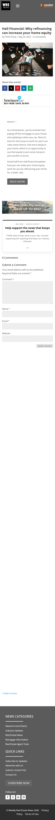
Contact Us (11, 774)
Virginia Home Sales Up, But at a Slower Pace (24, 619)
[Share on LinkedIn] (24, 88)
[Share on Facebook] (4, 88)
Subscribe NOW (18, 783)
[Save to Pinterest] (17, 88)
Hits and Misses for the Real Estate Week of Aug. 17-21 (26, 453)
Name (6, 308)
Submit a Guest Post (15, 770)
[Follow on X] (13, 797)
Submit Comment (45, 346)
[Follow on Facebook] (7, 797)
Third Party (10, 36)
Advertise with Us (14, 765)
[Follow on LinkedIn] (18, 797)
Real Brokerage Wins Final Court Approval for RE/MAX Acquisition (24, 564)
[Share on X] (11, 88)
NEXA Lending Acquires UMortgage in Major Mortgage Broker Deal (27, 397)
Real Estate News (14, 735)
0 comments (39, 36)
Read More (17, 181)
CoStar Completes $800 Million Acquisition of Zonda (23, 508)
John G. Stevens (15, 405)
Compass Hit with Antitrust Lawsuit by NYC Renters (26, 675)
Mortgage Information (16, 739)
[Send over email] (30, 88)
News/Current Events (16, 726)
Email (5, 321)
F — (15, 122)
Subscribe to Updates (16, 761)
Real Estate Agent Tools (17, 744)
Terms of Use (32, 814)
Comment (8, 279)
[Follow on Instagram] (23, 797)
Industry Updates (14, 730)
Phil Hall (12, 461)
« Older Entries (9, 693)
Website (6, 333)
